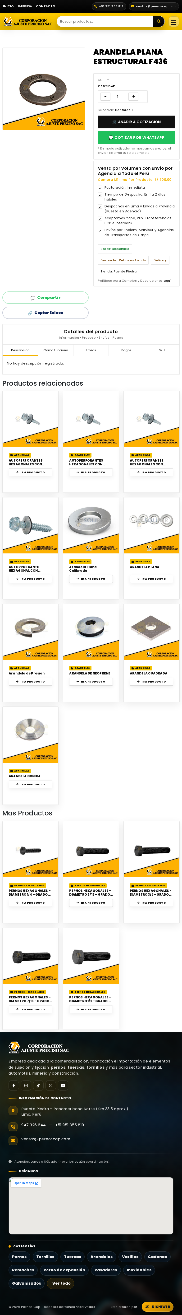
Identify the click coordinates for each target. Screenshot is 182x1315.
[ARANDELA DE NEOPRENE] (91, 632)
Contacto (45, 6)
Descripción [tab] (20, 350)
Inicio (8, 6)
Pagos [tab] (126, 350)
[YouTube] (63, 1085)
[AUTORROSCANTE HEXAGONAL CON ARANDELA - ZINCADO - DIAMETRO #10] (30, 525)
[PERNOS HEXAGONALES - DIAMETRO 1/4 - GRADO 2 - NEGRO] (30, 849)
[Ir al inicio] (28, 21)
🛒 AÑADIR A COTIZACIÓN (136, 122)
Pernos (19, 1256)
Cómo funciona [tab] (55, 350)
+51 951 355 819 (69, 1125)
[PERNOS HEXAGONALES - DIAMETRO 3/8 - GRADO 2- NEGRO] (151, 849)
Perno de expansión (64, 1270)
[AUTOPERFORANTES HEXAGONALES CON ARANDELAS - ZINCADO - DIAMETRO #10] (30, 419)
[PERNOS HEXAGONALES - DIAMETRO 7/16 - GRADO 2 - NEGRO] (30, 956)
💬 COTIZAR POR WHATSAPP (136, 137)
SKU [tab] (162, 350)
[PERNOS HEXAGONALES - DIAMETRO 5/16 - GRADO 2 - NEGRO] (91, 849)
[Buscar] (158, 21)
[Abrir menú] (173, 21)
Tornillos (45, 1256)
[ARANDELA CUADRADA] (151, 632)
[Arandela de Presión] (30, 632)
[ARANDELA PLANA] (151, 525)
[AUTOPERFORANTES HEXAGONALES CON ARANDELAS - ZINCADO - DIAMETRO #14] (151, 419)
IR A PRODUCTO (32, 472)
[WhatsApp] (51, 1085)
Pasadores (106, 1270)
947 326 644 (33, 1125)
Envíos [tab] (91, 350)
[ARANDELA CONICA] (30, 735)
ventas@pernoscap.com (45, 1139)
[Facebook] (14, 1085)
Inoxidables (139, 1270)
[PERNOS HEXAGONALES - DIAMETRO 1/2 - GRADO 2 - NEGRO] (91, 956)
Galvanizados (26, 1283)
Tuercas (72, 1256)
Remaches (23, 1270)
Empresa (25, 6)
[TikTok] (38, 1085)
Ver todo (61, 1283)
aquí (167, 280)
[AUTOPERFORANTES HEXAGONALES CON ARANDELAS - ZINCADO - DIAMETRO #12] (91, 419)
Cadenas (157, 1256)
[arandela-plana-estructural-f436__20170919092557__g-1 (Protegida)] (43, 88)
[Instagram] (26, 1085)
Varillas (130, 1256)
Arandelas (102, 1256)
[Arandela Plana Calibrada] (91, 525)
